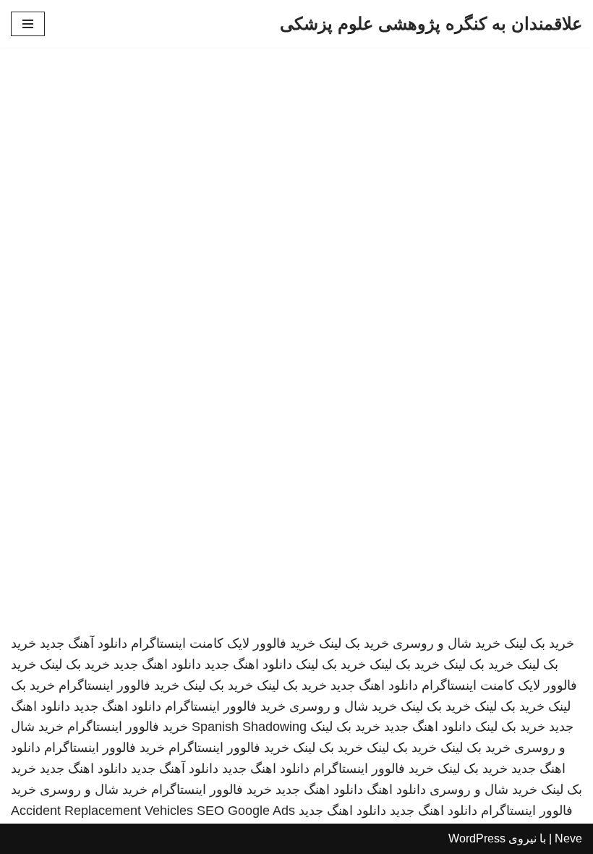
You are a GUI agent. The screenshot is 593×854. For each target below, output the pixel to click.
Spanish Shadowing (249, 726)
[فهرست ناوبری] (28, 24)
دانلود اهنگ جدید (248, 664)
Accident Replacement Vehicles (102, 810)
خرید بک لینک (539, 643)
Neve (568, 838)
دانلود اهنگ (396, 789)
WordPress (476, 838)
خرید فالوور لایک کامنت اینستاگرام (223, 643)
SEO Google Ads (246, 810)
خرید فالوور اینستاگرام (119, 685)
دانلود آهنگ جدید (83, 643)
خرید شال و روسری (446, 643)
